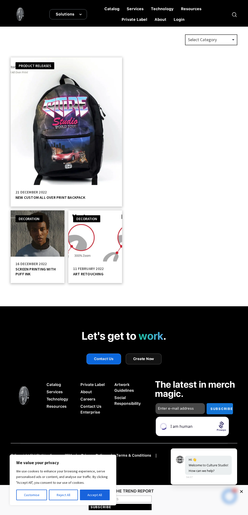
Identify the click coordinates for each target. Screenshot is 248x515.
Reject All (63, 495)
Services (135, 9)
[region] (63, 480)
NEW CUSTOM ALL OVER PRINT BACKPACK (50, 197)
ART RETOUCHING (88, 273)
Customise (31, 495)
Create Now (143, 359)
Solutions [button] (65, 14)
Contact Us (104, 359)
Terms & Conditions (133, 455)
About (160, 19)
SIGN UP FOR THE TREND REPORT (120, 491)
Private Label (134, 19)
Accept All (94, 495)
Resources (191, 9)
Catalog (111, 9)
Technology (162, 9)
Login (179, 19)
